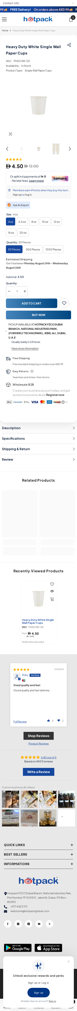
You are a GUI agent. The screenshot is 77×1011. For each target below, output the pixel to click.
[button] (7, 149)
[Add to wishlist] (64, 303)
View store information (24, 348)
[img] (21, 669)
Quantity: (11, 283)
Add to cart (31, 303)
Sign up (17, 194)
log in (28, 194)
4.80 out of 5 (48, 757)
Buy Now (38, 315)
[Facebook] (7, 924)
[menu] (4, 19)
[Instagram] (18, 924)
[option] (38, 105)
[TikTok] (28, 924)
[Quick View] (52, 591)
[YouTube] (39, 924)
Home (5, 30)
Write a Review (38, 772)
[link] (19, 542)
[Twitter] (49, 924)
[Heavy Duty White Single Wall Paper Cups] (38, 598)
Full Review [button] (20, 721)
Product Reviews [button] (38, 743)
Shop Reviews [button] (38, 736)
